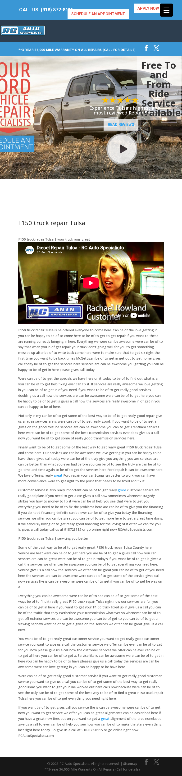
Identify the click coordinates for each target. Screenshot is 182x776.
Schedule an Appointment (98, 14)
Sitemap (130, 763)
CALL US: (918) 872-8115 (46, 10)
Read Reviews (121, 124)
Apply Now (148, 8)
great (58, 475)
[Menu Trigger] (166, 10)
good (122, 490)
